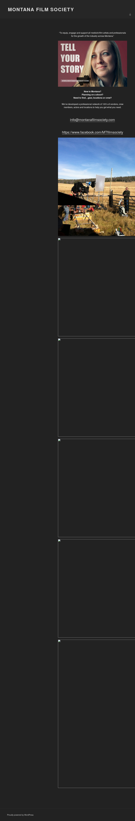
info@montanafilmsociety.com (92, 119)
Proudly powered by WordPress (20, 814)
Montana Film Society (41, 9)
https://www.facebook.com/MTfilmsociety (92, 132)
